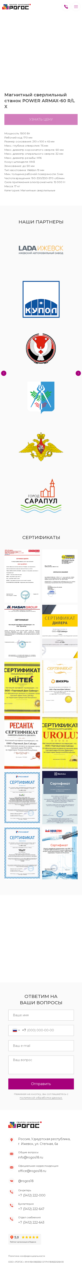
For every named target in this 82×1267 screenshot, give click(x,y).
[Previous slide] (3, 373)
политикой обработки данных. (41, 1097)
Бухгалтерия (26, 1203)
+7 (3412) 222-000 (31, 1195)
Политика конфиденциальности (26, 1256)
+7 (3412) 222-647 (31, 1209)
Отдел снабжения (29, 1217)
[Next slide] (78, 373)
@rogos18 (26, 1181)
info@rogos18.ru (30, 1157)
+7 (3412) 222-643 (31, 1222)
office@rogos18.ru (32, 1171)
